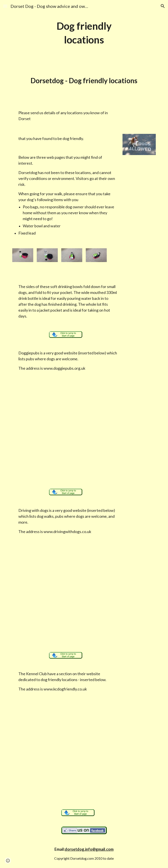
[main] (84, 32)
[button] (5, 6)
